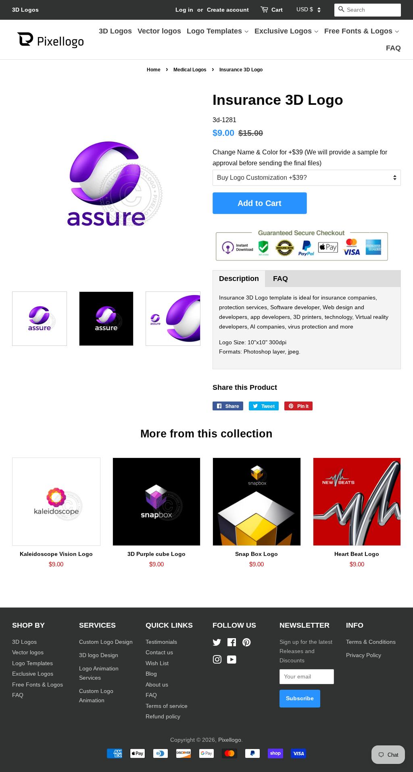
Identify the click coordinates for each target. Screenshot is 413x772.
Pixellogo (229, 740)
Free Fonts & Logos (359, 31)
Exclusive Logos (284, 31)
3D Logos (25, 9)
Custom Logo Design (106, 642)
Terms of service (167, 706)
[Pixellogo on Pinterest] (246, 644)
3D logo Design (98, 655)
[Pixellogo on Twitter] (217, 644)
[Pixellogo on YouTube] (231, 661)
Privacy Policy (364, 655)
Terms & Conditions (371, 642)
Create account (228, 9)
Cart (277, 9)
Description (239, 279)
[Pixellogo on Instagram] (217, 661)
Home (154, 70)
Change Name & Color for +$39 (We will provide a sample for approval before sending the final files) (300, 157)
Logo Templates (215, 31)
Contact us (159, 652)
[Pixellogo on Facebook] (231, 644)
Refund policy (163, 717)
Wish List (157, 663)
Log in (184, 9)
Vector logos (159, 31)
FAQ (393, 48)
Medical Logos (189, 70)
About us (157, 685)
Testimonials (161, 642)
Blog (151, 674)
